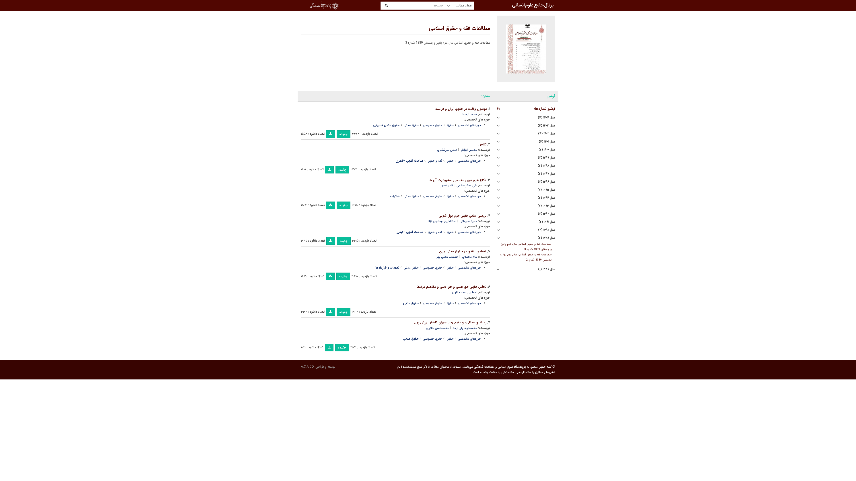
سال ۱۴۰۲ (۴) (546, 133)
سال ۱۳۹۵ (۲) (546, 190)
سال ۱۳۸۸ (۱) (546, 269)
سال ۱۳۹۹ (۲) (546, 157)
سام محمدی (469, 256)
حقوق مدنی (411, 125)
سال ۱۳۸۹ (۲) (546, 238)
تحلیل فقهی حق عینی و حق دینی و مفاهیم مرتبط (451, 286)
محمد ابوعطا (469, 114)
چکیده (344, 134)
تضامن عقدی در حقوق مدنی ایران (462, 251)
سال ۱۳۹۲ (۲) (546, 214)
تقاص (482, 144)
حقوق (450, 125)
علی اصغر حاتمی (467, 185)
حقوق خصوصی (432, 125)
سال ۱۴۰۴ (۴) (546, 117)
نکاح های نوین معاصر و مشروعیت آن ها (457, 180)
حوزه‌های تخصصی (469, 125)
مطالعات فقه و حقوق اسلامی (459, 28)
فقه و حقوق (435, 160)
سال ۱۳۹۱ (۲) (547, 222)
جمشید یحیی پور (447, 256)
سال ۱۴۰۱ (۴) (547, 141)
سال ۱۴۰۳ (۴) (546, 125)
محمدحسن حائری (437, 328)
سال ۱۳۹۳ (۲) (546, 206)
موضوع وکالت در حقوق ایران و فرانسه (461, 109)
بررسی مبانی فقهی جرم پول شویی (462, 215)
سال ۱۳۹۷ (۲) (546, 173)
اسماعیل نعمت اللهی (464, 292)
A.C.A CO (307, 366)
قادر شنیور (446, 185)
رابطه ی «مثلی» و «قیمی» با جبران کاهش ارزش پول (450, 322)
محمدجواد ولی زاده (465, 328)
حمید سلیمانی (468, 221)
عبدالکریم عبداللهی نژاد (442, 221)
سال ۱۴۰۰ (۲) (547, 149)
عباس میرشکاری (447, 149)
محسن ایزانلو (469, 149)
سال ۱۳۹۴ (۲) (546, 198)
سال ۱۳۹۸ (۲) (546, 165)
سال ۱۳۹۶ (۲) (546, 181)
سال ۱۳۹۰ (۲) (546, 230)
